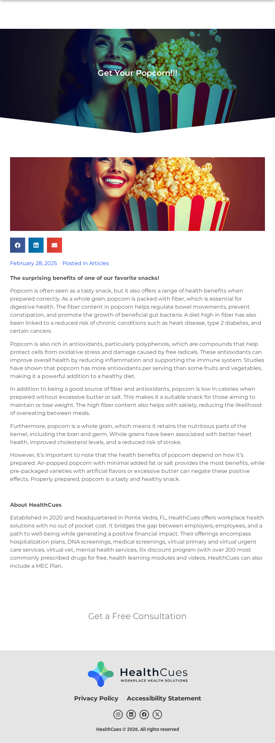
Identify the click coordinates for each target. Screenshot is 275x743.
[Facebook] (144, 714)
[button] (17, 245)
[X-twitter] (157, 714)
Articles (99, 263)
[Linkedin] (131, 714)
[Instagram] (118, 714)
